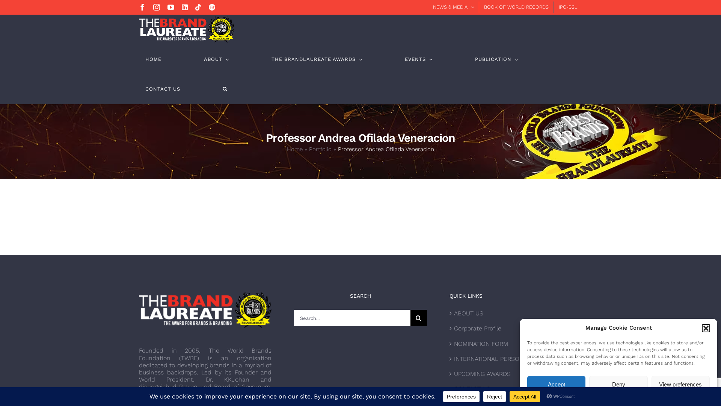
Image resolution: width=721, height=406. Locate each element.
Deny (618, 384)
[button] (706, 328)
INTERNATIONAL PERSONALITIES (499, 358)
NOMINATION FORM (481, 343)
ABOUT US (468, 313)
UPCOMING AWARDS (482, 373)
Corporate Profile (477, 328)
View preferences (680, 384)
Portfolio (320, 149)
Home (295, 149)
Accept (556, 384)
